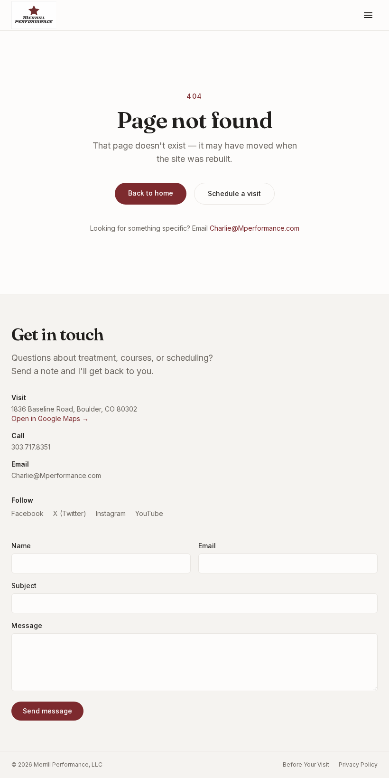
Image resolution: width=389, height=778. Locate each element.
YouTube (149, 513)
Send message (47, 711)
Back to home (150, 193)
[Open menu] (368, 15)
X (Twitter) (69, 513)
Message (26, 625)
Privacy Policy (358, 764)
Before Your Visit (306, 764)
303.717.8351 (30, 447)
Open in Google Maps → (50, 418)
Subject (24, 585)
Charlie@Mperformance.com (254, 228)
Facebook (27, 513)
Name (21, 546)
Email (207, 546)
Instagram (111, 513)
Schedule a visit (234, 193)
